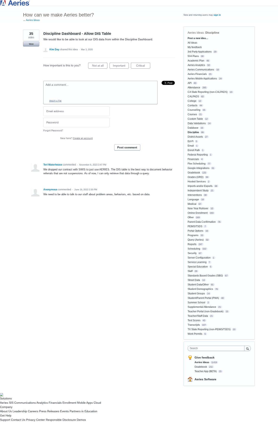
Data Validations (197, 123)
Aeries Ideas (196, 32)
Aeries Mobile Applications (202, 78)
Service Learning (197, 262)
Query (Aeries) (196, 239)
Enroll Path (194, 150)
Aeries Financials (197, 74)
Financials (193, 159)
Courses (192, 114)
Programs (193, 235)
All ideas (192, 42)
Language (193, 199)
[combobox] (217, 348)
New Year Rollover (198, 208)
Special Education (198, 266)
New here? (76, 138)
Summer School (196, 302)
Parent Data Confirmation (202, 221)
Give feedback (205, 357)
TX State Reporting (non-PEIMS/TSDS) (209, 329)
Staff (190, 271)
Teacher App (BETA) (206, 371)
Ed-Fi (191, 141)
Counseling (194, 110)
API (190, 83)
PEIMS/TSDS (195, 226)
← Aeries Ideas (31, 20)
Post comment (127, 147)
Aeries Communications (201, 69)
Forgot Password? (53, 130)
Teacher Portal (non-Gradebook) (205, 311)
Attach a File (55, 101)
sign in (217, 15)
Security (192, 253)
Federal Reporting (198, 154)
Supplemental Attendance (202, 307)
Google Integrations (198, 168)
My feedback (195, 47)
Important (121, 66)
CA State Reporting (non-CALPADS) (208, 92)
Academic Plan (196, 60)
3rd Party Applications (200, 51)
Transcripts (194, 324)
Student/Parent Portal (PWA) (203, 298)
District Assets (195, 136)
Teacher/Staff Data (198, 316)
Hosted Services (197, 181)
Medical (192, 204)
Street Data (194, 280)
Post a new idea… (198, 38)
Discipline (212, 32)
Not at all (99, 66)
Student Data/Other (198, 284)
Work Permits (195, 333)
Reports (192, 244)
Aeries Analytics (196, 65)
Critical (143, 66)
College (192, 101)
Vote (31, 44)
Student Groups (196, 293)
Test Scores (194, 320)
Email (191, 145)
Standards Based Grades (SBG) (205, 275)
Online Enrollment (198, 213)
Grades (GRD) (196, 177)
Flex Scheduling (197, 163)
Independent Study (198, 190)
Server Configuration (199, 257)
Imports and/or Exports (200, 186)
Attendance (194, 87)
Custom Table (195, 118)
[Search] (247, 348)
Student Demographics (200, 289)
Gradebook (194, 172)
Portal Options (195, 230)
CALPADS (193, 96)
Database (193, 127)
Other (191, 217)
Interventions (195, 195)
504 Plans (193, 56)
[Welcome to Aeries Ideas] (139, 3)
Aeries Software (205, 379)
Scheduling (194, 248)
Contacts (192, 105)
